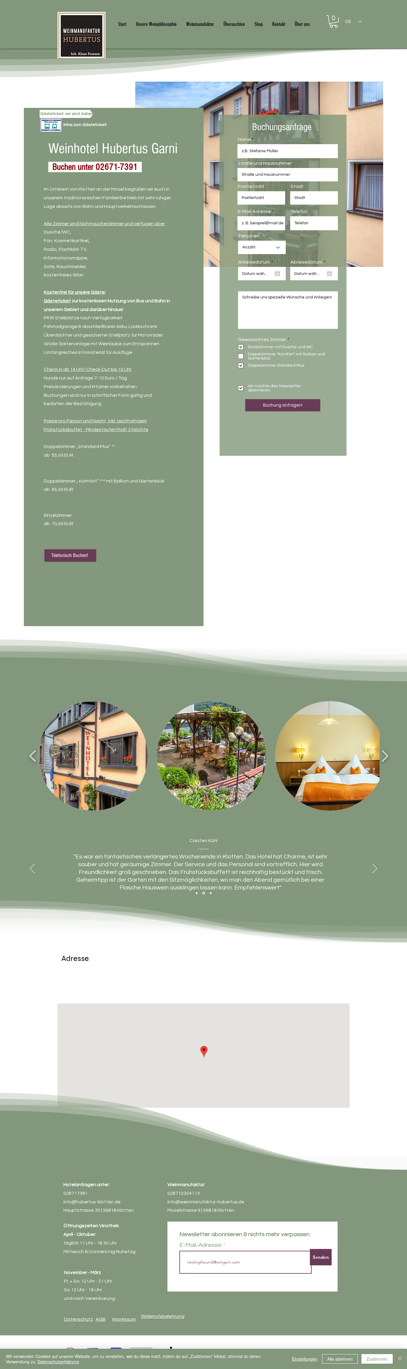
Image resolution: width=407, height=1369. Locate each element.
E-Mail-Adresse (254, 211)
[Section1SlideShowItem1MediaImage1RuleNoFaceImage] (197, 893)
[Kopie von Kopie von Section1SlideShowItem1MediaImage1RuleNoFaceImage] (211, 893)
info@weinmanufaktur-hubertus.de (205, 1202)
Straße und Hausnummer (265, 163)
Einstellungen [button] (304, 1359)
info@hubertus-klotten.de (92, 1202)
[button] (333, 21)
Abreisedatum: (309, 262)
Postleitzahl (251, 186)
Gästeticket (57, 300)
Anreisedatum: (257, 262)
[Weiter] (374, 869)
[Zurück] (32, 869)
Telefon (299, 211)
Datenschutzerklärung (58, 1362)
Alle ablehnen (340, 1359)
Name (244, 139)
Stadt (297, 186)
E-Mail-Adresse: (200, 1245)
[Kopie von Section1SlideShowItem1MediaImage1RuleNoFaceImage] (203, 893)
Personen (249, 236)
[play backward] (33, 756)
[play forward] (385, 756)
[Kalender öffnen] (277, 273)
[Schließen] (399, 1359)
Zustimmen (377, 1359)
